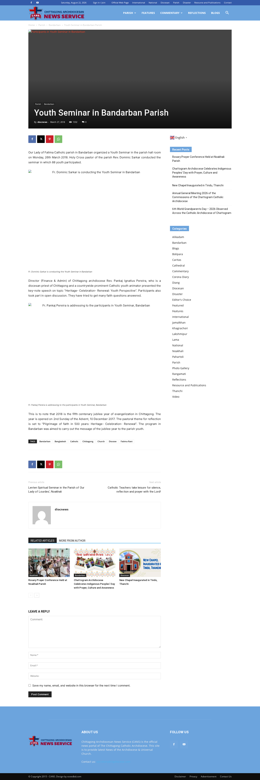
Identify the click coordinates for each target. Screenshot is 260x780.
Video (175, 396)
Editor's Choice (181, 300)
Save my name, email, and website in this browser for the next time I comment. (81, 685)
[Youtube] (37, 2)
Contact (228, 2)
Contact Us (226, 776)
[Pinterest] (49, 139)
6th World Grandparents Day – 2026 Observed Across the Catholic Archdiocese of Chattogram (201, 210)
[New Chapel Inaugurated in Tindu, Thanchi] (140, 562)
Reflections (197, 13)
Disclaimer (180, 776)
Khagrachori (180, 328)
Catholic (74, 441)
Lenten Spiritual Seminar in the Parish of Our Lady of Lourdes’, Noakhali (56, 489)
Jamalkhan (179, 322)
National (153, 2)
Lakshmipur (179, 334)
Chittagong (87, 441)
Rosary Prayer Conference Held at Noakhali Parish (198, 158)
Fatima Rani (126, 441)
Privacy (193, 776)
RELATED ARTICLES (42, 540)
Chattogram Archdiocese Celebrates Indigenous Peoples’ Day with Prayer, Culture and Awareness (94, 584)
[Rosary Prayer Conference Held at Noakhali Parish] (49, 562)
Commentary (169, 13)
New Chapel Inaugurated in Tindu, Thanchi (197, 185)
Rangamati (179, 374)
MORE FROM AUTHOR (72, 540)
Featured (178, 305)
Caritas (176, 260)
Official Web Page (120, 2)
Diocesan (165, 2)
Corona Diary (180, 277)
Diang (176, 282)
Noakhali (34, 575)
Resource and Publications (207, 2)
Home (31, 25)
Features (148, 13)
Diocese (112, 441)
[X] (41, 139)
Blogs (215, 13)
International (138, 2)
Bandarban (55, 25)
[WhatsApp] (58, 139)
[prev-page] (30, 595)
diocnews (42, 122)
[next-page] (36, 595)
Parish (176, 2)
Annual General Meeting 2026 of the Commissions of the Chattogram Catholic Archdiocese (197, 197)
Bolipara (177, 254)
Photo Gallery (180, 368)
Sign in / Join (99, 2)
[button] (227, 13)
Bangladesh (60, 441)
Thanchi (177, 391)
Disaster (187, 2)
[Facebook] (31, 2)
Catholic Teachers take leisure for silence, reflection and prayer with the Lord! (134, 489)
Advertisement (208, 776)
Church (101, 441)
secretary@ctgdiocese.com (113, 761)
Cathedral (178, 265)
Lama (175, 339)
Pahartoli (178, 357)
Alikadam (178, 237)
